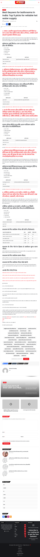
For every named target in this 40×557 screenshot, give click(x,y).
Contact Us (20, 548)
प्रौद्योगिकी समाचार (9, 316)
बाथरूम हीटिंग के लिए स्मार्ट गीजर (18, 348)
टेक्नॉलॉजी (7, 7)
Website (22, 436)
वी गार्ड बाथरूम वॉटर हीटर (10, 353)
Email (3, 436)
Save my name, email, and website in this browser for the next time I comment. (16, 441)
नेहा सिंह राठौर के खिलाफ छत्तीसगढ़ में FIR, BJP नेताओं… (18, 471)
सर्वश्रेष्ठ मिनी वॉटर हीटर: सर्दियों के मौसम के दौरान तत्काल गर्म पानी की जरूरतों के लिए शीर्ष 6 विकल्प (19, 106)
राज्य (15, 528)
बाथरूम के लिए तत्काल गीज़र (8, 342)
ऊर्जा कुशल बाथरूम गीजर (22, 328)
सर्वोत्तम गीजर (24, 355)
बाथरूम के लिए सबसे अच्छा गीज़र (20, 344)
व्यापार (15, 533)
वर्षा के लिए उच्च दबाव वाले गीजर (31, 351)
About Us (20, 546)
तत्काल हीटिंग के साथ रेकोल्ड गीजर (26, 335)
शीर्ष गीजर (32, 353)
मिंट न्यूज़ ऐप (25, 316)
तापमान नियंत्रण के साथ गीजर (9, 337)
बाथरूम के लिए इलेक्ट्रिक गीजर (21, 337)
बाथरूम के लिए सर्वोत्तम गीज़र (31, 344)
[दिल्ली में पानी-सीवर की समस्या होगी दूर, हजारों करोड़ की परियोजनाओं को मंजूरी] (5, 454)
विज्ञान (15, 536)
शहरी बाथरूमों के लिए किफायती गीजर (22, 353)
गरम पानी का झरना (23, 330)
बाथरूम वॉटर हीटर (8, 348)
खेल (15, 531)
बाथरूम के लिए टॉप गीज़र (13, 339)
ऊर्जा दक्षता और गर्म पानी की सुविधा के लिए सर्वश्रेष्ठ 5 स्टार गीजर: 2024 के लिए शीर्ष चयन (18, 189)
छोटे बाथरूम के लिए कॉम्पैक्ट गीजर (14, 333)
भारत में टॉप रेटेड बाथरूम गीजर (30, 348)
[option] (20, 386)
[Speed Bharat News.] (20, 2)
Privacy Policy (20, 551)
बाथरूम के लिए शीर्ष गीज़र (8, 344)
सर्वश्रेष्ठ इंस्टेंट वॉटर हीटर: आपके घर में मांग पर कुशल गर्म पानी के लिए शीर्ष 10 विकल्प (14, 272)
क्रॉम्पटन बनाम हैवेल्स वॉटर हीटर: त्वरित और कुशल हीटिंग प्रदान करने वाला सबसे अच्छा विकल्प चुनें (19, 66)
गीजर (29, 330)
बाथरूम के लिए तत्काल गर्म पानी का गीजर (25, 339)
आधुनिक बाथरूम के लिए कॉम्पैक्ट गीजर (10, 328)
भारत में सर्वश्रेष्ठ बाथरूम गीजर (8, 351)
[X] (6, 531)
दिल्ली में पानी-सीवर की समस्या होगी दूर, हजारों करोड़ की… (19, 451)
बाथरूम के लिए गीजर (32, 337)
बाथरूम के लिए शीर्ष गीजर (32, 342)
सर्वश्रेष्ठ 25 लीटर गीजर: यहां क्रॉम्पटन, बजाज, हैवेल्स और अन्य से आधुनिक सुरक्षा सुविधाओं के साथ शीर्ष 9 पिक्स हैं (18, 278)
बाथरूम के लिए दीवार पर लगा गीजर (20, 342)
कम (2, 321)
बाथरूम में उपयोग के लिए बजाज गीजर (27, 346)
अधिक (3, 319)
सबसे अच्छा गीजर (16, 355)
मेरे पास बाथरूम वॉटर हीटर (20, 351)
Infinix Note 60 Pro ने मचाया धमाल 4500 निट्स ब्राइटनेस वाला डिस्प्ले (12, 387)
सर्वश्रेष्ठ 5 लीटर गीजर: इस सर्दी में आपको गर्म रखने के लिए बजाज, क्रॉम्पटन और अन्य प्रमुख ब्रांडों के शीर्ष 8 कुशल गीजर (19, 280)
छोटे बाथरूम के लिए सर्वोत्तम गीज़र (27, 333)
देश (15, 524)
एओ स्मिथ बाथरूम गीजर (32, 328)
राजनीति (16, 529)
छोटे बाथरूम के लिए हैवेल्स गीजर (13, 335)
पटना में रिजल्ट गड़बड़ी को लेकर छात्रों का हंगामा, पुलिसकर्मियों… (19, 464)
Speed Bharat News (20, 553)
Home (4, 7)
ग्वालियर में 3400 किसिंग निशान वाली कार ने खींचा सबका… (19, 458)
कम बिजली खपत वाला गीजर (14, 330)
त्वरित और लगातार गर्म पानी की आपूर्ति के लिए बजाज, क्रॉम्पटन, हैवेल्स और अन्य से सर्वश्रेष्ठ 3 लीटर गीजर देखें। (21, 147)
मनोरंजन (16, 526)
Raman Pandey (6, 21)
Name (3, 432)
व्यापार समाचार (9, 318)
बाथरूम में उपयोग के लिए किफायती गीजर (13, 346)
